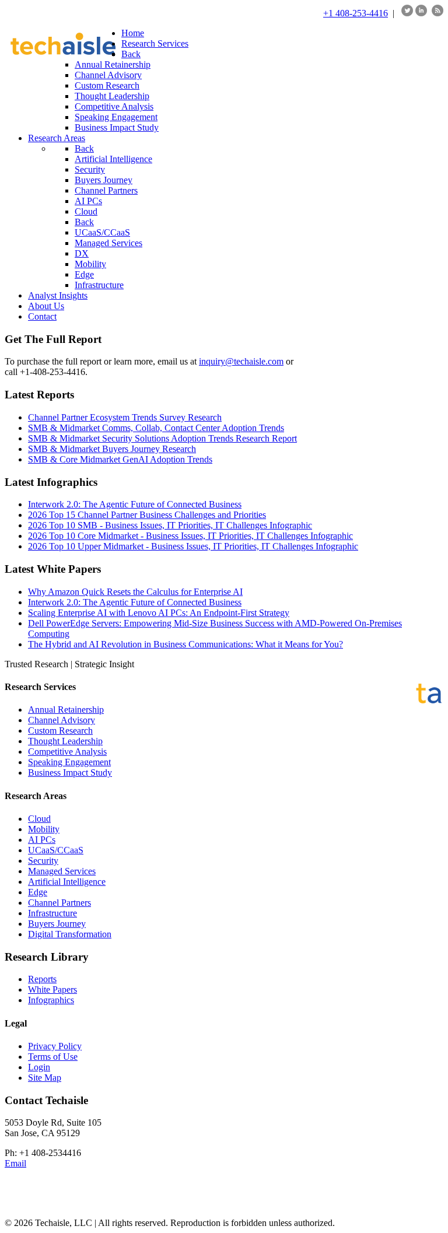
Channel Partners (59, 903)
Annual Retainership (66, 709)
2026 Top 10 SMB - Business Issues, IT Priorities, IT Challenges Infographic (170, 525)
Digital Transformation (69, 934)
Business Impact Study (70, 772)
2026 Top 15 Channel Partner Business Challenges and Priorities (147, 515)
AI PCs (41, 840)
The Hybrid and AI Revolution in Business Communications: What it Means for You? (185, 644)
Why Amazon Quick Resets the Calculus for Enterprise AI (135, 592)
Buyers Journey (57, 924)
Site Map (44, 1078)
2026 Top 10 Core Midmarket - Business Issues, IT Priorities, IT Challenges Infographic (190, 536)
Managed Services (62, 871)
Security (43, 861)
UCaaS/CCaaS (55, 850)
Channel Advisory (61, 720)
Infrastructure (52, 913)
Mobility (44, 829)
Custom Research (60, 730)
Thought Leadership (65, 741)
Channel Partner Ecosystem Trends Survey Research (125, 417)
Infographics (51, 1000)
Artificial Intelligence (67, 882)
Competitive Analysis (67, 751)
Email (15, 1163)
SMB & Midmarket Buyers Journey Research (112, 449)
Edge (37, 892)
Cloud (39, 819)
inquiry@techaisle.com (241, 361)
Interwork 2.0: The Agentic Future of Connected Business (135, 504)
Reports (42, 979)
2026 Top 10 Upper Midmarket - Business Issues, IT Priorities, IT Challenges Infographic (193, 546)
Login (39, 1067)
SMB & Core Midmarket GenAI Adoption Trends (120, 459)
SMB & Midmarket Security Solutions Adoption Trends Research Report (162, 438)
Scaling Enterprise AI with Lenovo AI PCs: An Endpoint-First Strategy (158, 613)
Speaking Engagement (69, 762)
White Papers (52, 989)
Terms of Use (53, 1057)
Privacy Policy (55, 1046)
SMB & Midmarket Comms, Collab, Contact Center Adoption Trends (156, 428)
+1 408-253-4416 (355, 13)
